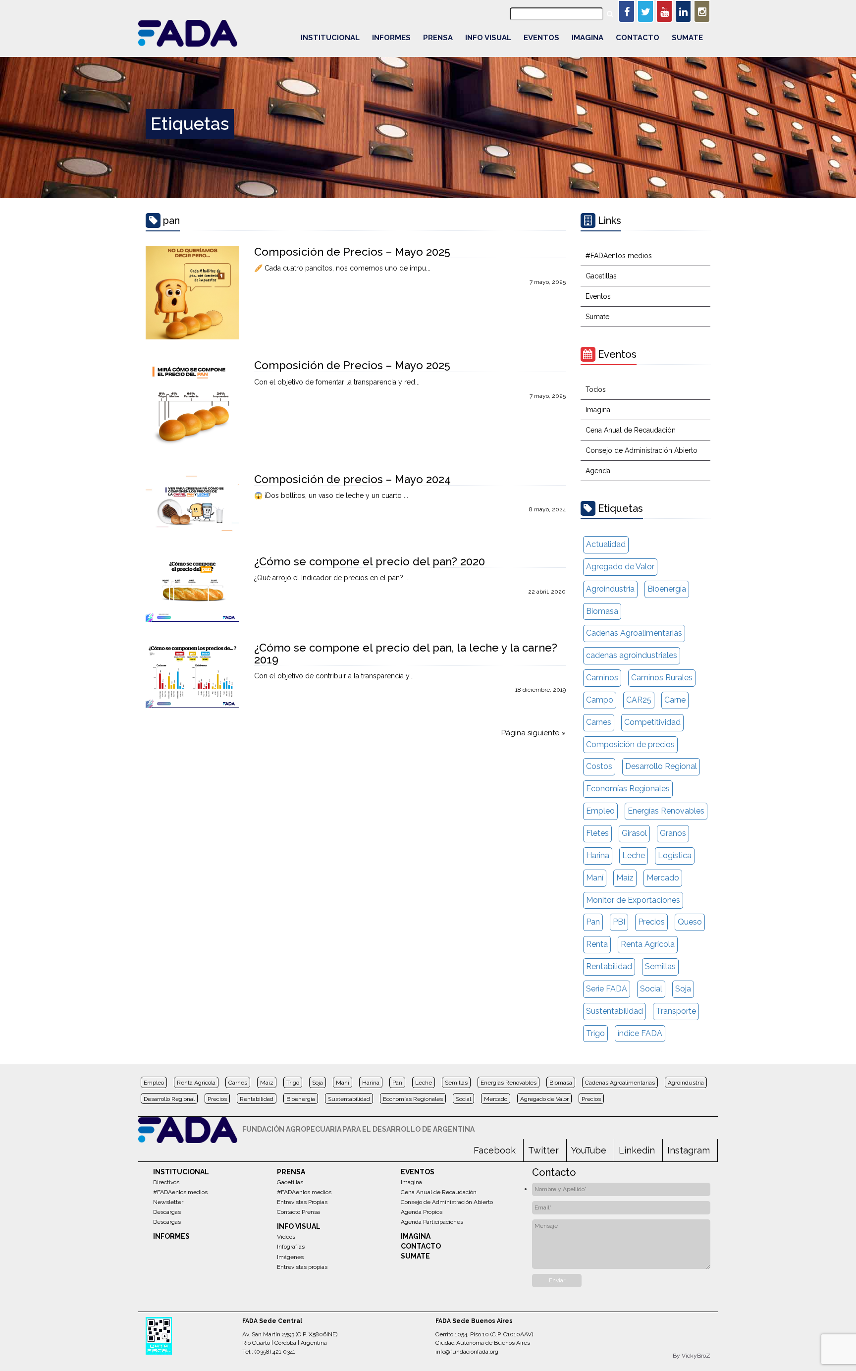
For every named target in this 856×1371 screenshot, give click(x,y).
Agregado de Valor (620, 566)
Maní (594, 877)
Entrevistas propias (302, 1266)
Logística (675, 855)
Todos (596, 389)
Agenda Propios (421, 1211)
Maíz (625, 877)
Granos (673, 833)
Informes (391, 37)
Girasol (634, 833)
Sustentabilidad (614, 1011)
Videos (286, 1236)
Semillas (660, 966)
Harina (597, 855)
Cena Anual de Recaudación (631, 430)
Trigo (595, 1033)
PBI (619, 922)
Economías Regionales (628, 788)
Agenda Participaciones (432, 1221)
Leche (633, 855)
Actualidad (606, 544)
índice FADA (640, 1033)
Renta (597, 944)
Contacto (637, 37)
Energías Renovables (666, 811)
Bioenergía (666, 589)
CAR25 (638, 700)
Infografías (291, 1246)
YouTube (588, 1150)
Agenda (598, 471)
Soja (683, 988)
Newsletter (168, 1202)
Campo (599, 700)
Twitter (543, 1150)
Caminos (602, 677)
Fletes (597, 833)
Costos (599, 766)
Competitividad (652, 722)
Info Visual (488, 37)
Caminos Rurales (662, 677)
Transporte (676, 1011)
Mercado (662, 877)
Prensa (438, 37)
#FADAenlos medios (619, 256)
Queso (690, 922)
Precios (651, 922)
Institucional (330, 37)
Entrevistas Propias (302, 1202)
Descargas (167, 1211)
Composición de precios (630, 744)
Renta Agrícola (648, 944)
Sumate (687, 37)
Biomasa (602, 611)
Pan (593, 922)
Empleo (600, 811)
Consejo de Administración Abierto (641, 450)
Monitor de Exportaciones (633, 900)
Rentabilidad (609, 966)
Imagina (587, 37)
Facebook (495, 1150)
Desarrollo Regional (661, 766)
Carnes (598, 722)
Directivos (166, 1182)
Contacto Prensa (298, 1211)
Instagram (688, 1150)
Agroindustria (610, 589)
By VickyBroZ (691, 1355)
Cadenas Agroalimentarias (634, 633)
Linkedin (637, 1150)
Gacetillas (601, 276)
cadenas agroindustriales (631, 655)
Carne (675, 700)
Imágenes (290, 1257)
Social (651, 988)
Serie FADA (606, 988)
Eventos (541, 37)
